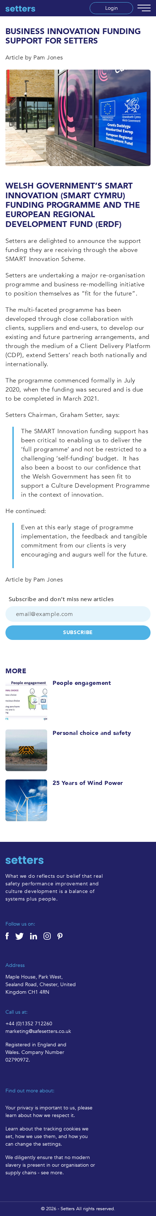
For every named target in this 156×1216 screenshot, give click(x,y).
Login (111, 8)
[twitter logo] (22, 936)
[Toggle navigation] (144, 8)
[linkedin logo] (37, 936)
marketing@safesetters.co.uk (38, 1031)
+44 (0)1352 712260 (28, 1023)
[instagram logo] (50, 936)
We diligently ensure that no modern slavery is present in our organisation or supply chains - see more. (50, 1165)
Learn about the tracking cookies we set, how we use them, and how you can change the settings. (47, 1136)
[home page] (20, 8)
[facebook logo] (10, 936)
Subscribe (78, 632)
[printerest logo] (63, 936)
